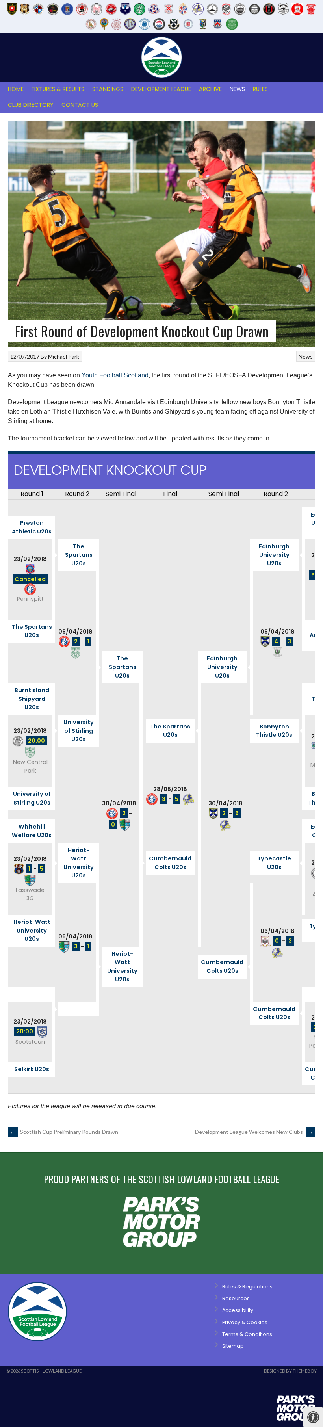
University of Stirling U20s (78, 730)
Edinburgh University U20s (274, 555)
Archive (210, 89)
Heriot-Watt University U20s (78, 863)
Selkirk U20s (31, 1069)
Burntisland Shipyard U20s (32, 698)
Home (16, 89)
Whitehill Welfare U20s (32, 831)
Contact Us (79, 105)
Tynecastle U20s (274, 863)
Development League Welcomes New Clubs (254, 1131)
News (237, 89)
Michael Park (63, 356)
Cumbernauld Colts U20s (170, 863)
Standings (107, 89)
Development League (161, 89)
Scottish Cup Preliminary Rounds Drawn (64, 1131)
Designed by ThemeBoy (290, 1370)
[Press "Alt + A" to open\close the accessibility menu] (313, 1417)
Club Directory (31, 105)
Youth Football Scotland (115, 375)
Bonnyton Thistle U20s (274, 731)
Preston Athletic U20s (32, 527)
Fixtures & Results (58, 89)
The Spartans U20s (79, 555)
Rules (260, 89)
